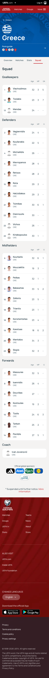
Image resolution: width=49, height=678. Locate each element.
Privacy (5, 624)
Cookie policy (8, 634)
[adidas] (10, 471)
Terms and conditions (11, 629)
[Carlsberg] (29, 471)
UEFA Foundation (9, 570)
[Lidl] (38, 471)
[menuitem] (18, 9)
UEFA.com (6, 559)
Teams (28, 515)
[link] (18, 9)
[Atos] (19, 471)
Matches (20, 60)
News (28, 520)
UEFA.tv (5, 526)
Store (28, 532)
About (28, 526)
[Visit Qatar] (24, 477)
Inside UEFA (7, 565)
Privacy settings (9, 638)
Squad (38, 60)
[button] (41, 9)
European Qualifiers (6, 9)
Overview (8, 60)
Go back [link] (8, 20)
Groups (5, 520)
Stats (29, 60)
